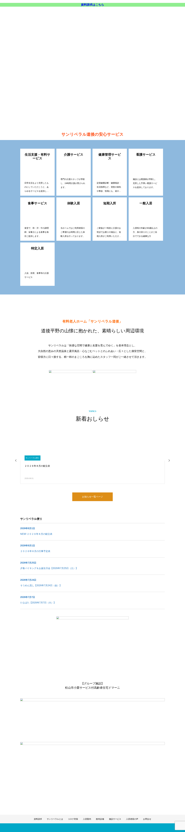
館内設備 (127, 13)
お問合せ (176, 13)
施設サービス (143, 13)
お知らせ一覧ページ (92, 496)
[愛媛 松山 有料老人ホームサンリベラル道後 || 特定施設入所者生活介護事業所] (48, 13)
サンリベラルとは (81, 13)
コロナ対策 (99, 13)
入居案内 (114, 13)
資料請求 (63, 13)
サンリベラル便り (32, 458)
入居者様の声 (160, 13)
